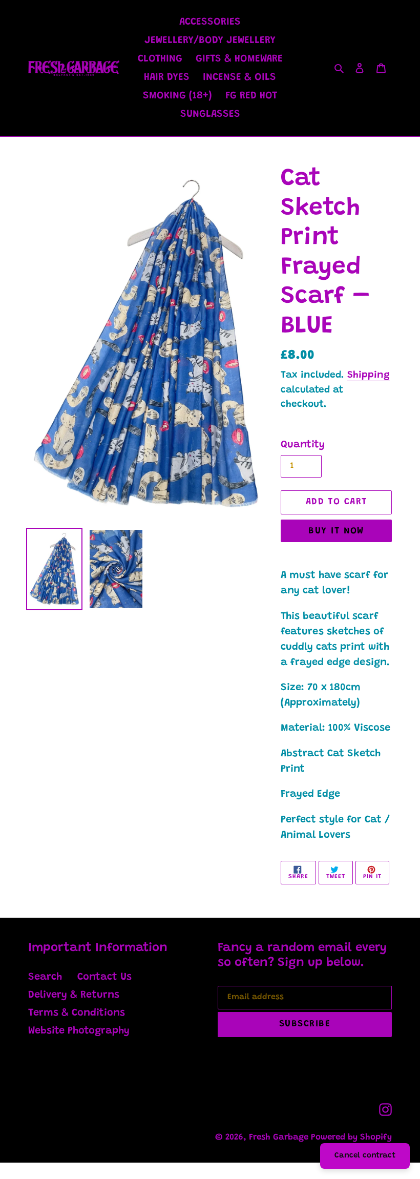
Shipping (368, 375)
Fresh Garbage (280, 1137)
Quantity (303, 445)
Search (45, 977)
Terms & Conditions (76, 1013)
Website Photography (79, 1031)
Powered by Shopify (351, 1137)
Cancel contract (364, 1156)
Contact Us (104, 977)
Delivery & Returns (73, 995)
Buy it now (336, 531)
